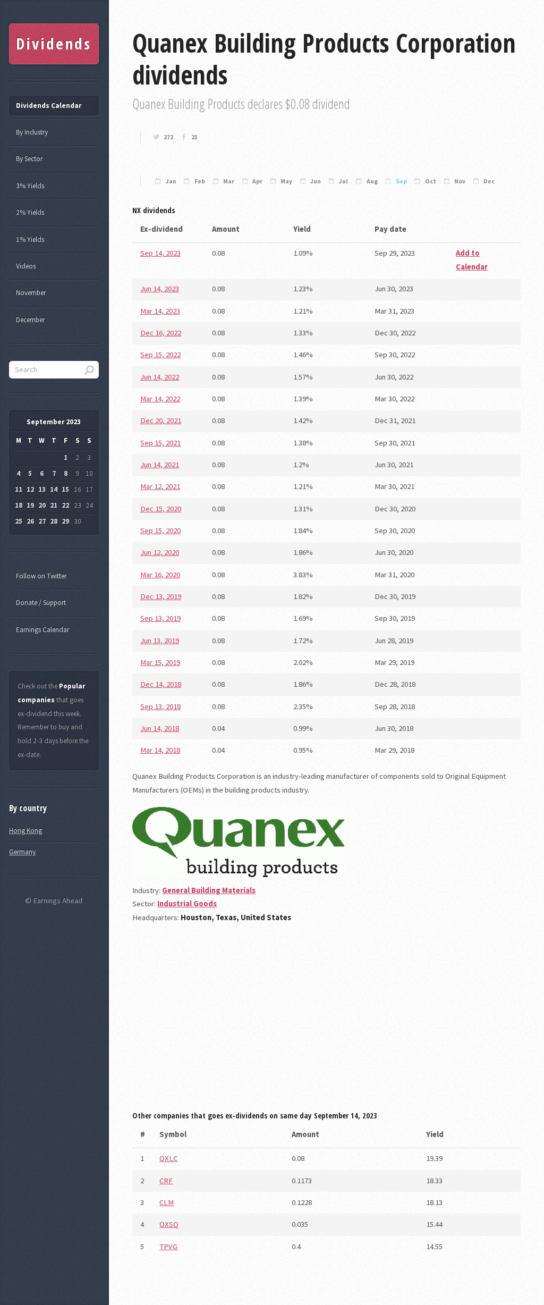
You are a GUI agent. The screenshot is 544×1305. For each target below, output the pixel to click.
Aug (372, 181)
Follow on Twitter (41, 575)
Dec (489, 181)
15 (65, 489)
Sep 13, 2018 (160, 706)
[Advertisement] (326, 1020)
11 (18, 489)
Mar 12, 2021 (160, 486)
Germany (22, 851)
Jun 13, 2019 (159, 640)
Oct (430, 181)
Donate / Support (41, 602)
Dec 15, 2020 (160, 508)
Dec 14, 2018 (160, 684)
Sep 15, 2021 (160, 443)
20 (42, 505)
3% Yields (30, 185)
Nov (459, 181)
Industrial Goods (187, 903)
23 (194, 137)
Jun (315, 181)
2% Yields (30, 212)
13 (42, 489)
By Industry (32, 132)
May (286, 181)
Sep (401, 181)
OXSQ (168, 1224)
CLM (166, 1202)
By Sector (29, 158)
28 (53, 521)
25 (18, 521)
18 (18, 505)
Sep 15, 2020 (160, 530)
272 (168, 137)
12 (30, 489)
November (31, 292)
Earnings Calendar (42, 629)
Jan (171, 181)
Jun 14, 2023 (159, 288)
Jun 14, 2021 (159, 464)
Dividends (53, 43)
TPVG (168, 1246)
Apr (257, 181)
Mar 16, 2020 (160, 574)
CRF (166, 1180)
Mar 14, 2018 (160, 750)
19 (30, 505)
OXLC (168, 1158)
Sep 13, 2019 (160, 618)
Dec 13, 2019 (160, 596)
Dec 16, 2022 (160, 333)
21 (53, 505)
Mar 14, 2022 (160, 398)
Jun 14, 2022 (159, 377)
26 (30, 521)
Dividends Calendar (48, 105)
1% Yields (30, 239)
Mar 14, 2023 (160, 311)
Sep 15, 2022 (160, 354)
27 (42, 521)
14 (53, 489)
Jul (343, 181)
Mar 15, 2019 (160, 662)
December (30, 319)
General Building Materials (209, 890)
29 (65, 521)
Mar (228, 181)
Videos (26, 266)
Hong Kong (25, 830)
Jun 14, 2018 (159, 728)
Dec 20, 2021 (160, 420)
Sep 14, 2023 (160, 253)
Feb (199, 181)
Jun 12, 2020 (159, 552)
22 (65, 505)
